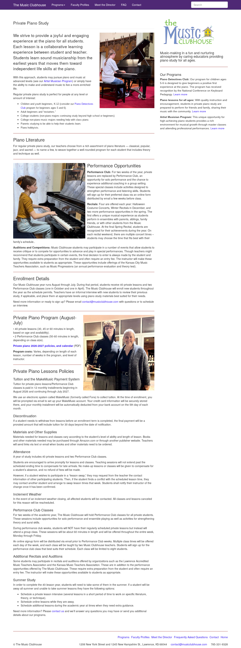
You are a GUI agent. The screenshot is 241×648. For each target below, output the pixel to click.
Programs (57, 5)
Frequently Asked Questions (191, 637)
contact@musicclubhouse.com (100, 301)
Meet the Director (105, 5)
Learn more (180, 94)
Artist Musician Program (58, 81)
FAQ (123, 5)
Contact (136, 5)
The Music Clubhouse (29, 4)
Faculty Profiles (80, 5)
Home (224, 637)
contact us (58, 611)
